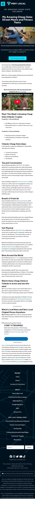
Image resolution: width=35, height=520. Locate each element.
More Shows (17, 440)
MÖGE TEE (22, 165)
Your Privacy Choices (10, 473)
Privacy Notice (7, 464)
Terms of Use (24, 468)
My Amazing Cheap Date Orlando (17, 10)
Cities (17, 377)
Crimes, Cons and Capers (17, 425)
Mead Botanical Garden (21, 201)
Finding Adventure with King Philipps (17, 432)
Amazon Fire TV (20, 359)
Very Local (4, 345)
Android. (6, 334)
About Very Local (17, 393)
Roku (19, 332)
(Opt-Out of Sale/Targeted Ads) (24, 473)
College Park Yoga (19, 230)
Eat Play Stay (17, 428)
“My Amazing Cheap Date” (24, 299)
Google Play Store (17, 404)
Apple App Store (17, 401)
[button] (29, 447)
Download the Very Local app (18, 397)
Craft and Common (22, 181)
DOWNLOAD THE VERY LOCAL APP (16, 339)
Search (4, 447)
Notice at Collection (17, 464)
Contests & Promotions (17, 384)
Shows (17, 380)
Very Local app (22, 91)
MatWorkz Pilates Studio (8, 247)
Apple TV (23, 332)
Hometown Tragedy (17, 436)
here (25, 301)
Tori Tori (16, 258)
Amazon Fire (14, 332)
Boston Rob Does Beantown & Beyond (17, 421)
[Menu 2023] (3, 4)
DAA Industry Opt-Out (13, 468)
